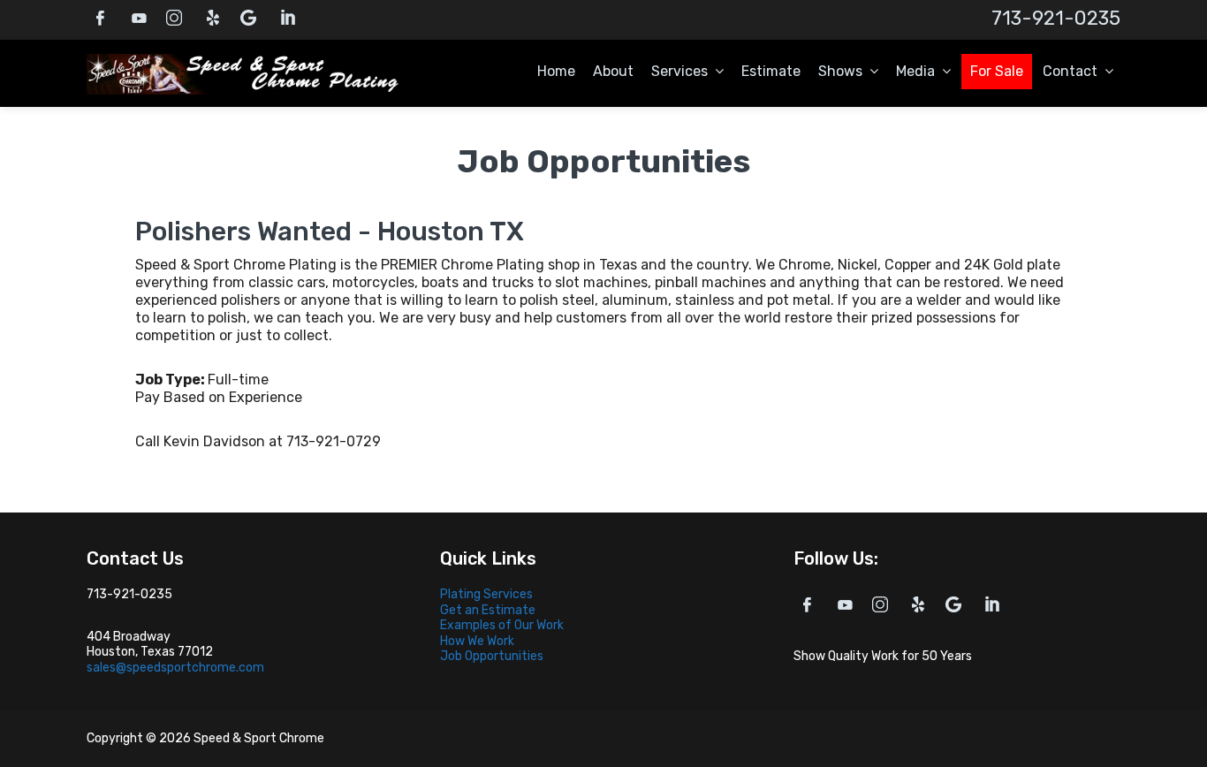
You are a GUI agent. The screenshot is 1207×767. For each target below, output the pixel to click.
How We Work (477, 641)
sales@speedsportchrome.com (175, 667)
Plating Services (486, 594)
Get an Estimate (487, 610)
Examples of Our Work (502, 625)
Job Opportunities (491, 656)
